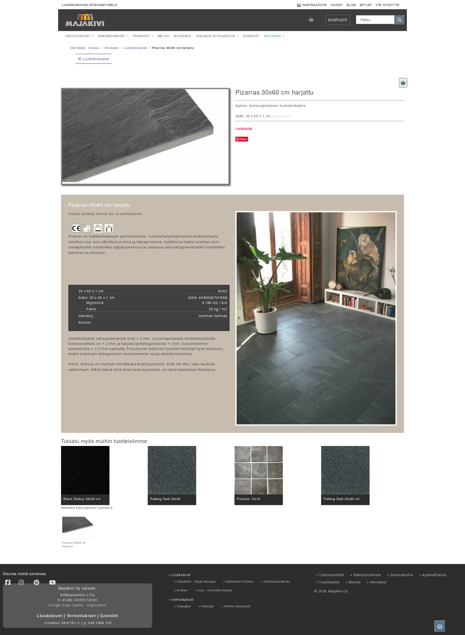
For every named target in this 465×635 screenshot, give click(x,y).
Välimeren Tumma (240, 581)
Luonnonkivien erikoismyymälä (89, 5)
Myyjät (366, 5)
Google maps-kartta (65, 605)
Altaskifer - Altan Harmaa (196, 581)
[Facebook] (9, 582)
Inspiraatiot (96, 605)
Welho (163, 36)
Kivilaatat (273, 36)
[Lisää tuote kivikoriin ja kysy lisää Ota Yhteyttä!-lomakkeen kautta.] (403, 82)
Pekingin (207, 606)
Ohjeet (337, 5)
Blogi (351, 5)
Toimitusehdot (331, 574)
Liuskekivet (50, 615)
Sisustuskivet (78, 36)
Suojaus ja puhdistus (216, 36)
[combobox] (380, 19)
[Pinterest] (37, 582)
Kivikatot (251, 36)
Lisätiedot (244, 128)
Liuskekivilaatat (95, 58)
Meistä (354, 582)
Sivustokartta (401, 574)
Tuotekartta (329, 582)
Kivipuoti (337, 19)
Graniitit (108, 615)
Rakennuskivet (112, 36)
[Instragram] (22, 582)
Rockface (182, 36)
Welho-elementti (237, 606)
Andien (182, 590)
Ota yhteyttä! (388, 5)
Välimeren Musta (277, 581)
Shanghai (184, 606)
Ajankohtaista (434, 574)
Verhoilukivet (82, 615)
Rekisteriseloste (367, 574)
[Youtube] (53, 582)
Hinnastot (378, 582)
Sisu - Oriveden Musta (215, 590)
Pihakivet (142, 36)
